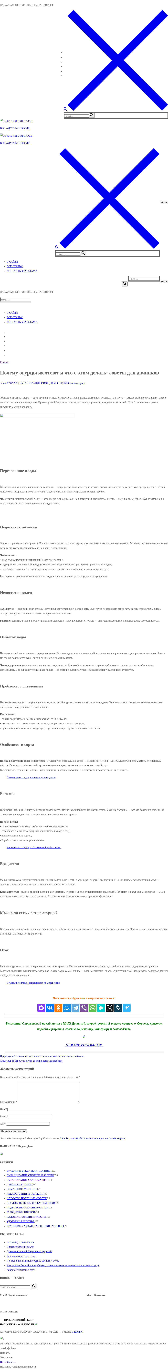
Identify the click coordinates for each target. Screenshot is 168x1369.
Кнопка (4, 362)
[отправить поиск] (91, 115)
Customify (77, 1331)
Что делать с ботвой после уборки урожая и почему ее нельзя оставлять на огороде (53, 1265)
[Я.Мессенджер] (101, 1008)
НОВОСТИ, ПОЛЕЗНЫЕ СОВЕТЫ (27, 1198)
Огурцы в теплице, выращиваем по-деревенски (33, 982)
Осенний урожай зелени (20, 1242)
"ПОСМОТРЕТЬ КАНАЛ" (84, 1045)
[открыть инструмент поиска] (116, 109)
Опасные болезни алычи (20, 1246)
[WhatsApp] (92, 1008)
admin (3, 383)
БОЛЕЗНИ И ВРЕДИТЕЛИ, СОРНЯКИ (29, 1170)
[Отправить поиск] (125, 284)
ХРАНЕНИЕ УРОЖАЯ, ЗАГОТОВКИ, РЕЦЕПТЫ (35, 1226)
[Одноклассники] (58, 1008)
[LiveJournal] (118, 1008)
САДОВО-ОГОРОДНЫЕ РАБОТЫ (26, 1216)
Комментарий (8, 1102)
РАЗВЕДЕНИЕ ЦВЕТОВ (21, 1212)
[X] (110, 1008)
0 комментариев (76, 383)
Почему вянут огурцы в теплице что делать (31, 777)
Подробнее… (7, 1362)
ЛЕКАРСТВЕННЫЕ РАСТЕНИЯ (25, 1193)
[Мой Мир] (67, 1008)
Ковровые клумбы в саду (21, 1269)
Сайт (3, 1123)
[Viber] (84, 1008)
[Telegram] (75, 1008)
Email (4, 1116)
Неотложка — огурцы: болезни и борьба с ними (34, 847)
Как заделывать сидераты (21, 1256)
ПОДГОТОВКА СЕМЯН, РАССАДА (27, 1207)
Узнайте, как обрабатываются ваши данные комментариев (93, 1138)
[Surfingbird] (127, 1008)
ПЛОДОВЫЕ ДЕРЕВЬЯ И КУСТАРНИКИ (31, 1203)
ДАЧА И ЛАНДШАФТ (20, 1184)
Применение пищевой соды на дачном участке (33, 1260)
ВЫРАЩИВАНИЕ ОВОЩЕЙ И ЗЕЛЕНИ (43, 383)
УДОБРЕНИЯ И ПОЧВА (21, 1221)
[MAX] (41, 1008)
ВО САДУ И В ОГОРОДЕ (15, 128)
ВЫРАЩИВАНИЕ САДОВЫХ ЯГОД (28, 1179)
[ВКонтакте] (50, 1008)
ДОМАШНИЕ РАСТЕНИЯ (22, 1189)
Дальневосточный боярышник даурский (29, 1251)
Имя (3, 1109)
